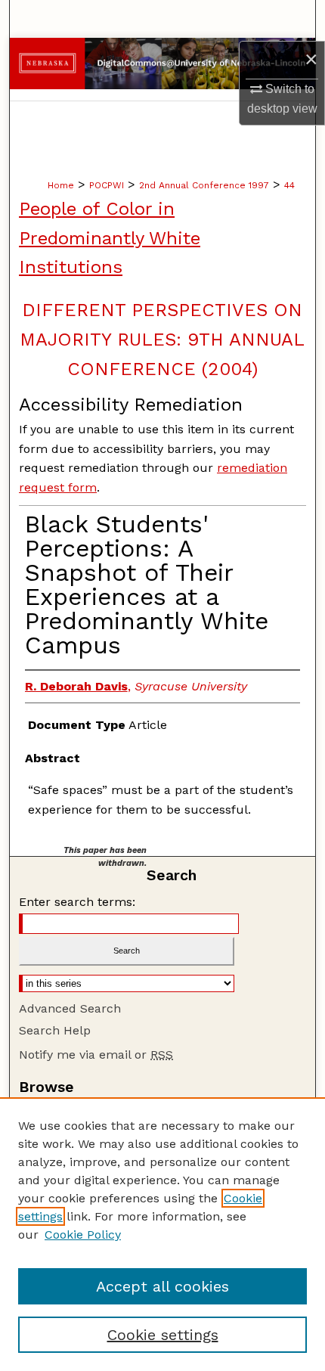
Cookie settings (162, 1335)
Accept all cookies (162, 1286)
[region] (162, 1234)
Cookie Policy (83, 1234)
